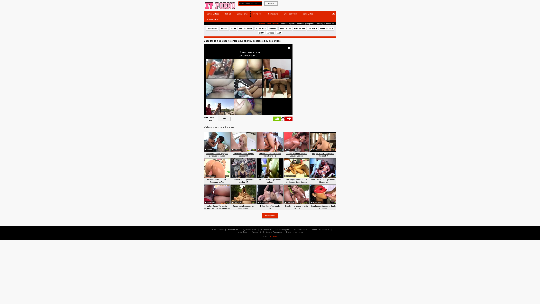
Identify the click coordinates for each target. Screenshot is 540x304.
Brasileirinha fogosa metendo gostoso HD (296, 207)
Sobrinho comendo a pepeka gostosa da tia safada (217, 155)
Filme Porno (212, 29)
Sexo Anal (313, 29)
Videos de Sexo (326, 29)
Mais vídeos (270, 216)
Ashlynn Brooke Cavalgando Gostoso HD (323, 155)
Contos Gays (273, 14)
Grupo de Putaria (290, 14)
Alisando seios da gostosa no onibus (270, 181)
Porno (233, 29)
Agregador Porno (249, 229)
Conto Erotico (308, 14)
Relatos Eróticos (213, 19)
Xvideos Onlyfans (282, 229)
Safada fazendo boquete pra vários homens (243, 207)
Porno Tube (257, 14)
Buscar (271, 4)
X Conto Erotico (217, 229)
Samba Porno (285, 29)
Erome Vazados (300, 229)
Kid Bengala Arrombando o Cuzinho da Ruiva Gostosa (296, 181)
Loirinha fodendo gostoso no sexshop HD (243, 181)
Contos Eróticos (213, 14)
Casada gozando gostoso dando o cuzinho (323, 207)
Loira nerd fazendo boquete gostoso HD (243, 155)
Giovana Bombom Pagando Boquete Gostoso (296, 155)
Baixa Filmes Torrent (294, 232)
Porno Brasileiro (245, 29)
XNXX (261, 33)
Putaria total (266, 229)
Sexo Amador (272, 24)
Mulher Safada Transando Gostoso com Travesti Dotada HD (217, 207)
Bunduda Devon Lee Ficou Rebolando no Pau (217, 181)
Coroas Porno (242, 14)
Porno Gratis (261, 29)
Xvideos (262, 24)
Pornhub (224, 29)
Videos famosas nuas (320, 229)
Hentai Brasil (242, 232)
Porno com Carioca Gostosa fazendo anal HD (270, 155)
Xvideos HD (256, 232)
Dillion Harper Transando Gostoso (270, 207)
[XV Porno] (220, 5)
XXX (279, 33)
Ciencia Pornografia (274, 232)
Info (224, 119)
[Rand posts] (333, 14)
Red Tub (228, 14)
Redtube (272, 29)
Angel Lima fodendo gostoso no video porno (323, 181)
